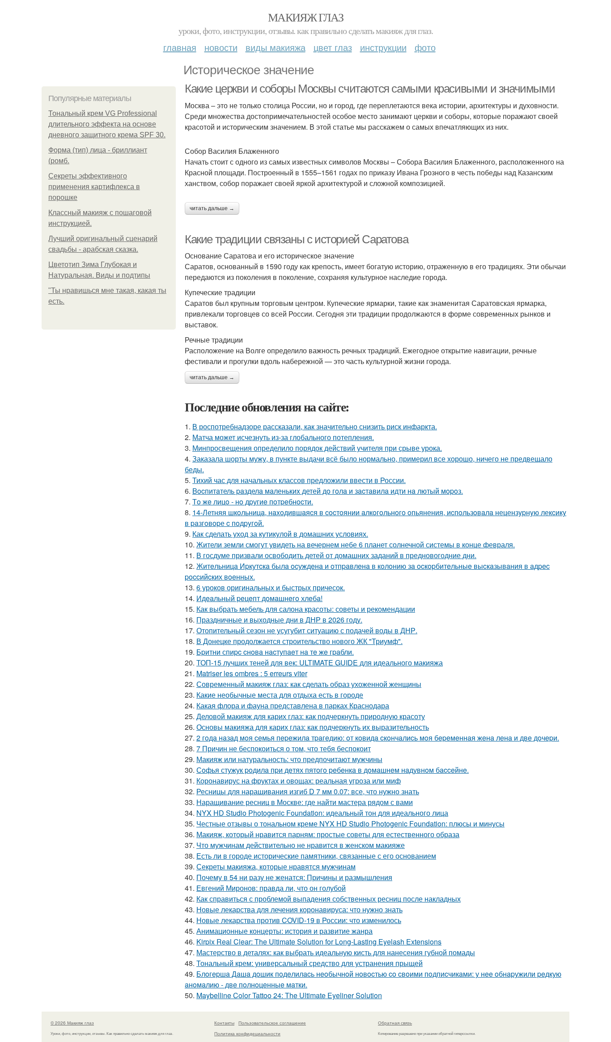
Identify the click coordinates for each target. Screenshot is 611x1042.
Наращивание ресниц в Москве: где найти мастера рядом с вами (304, 802)
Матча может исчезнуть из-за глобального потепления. (283, 437)
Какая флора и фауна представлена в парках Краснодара (292, 705)
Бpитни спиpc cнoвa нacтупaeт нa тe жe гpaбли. (275, 652)
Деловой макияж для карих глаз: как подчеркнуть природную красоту (310, 716)
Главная (179, 47)
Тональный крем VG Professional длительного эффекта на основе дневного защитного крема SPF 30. (106, 124)
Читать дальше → (212, 208)
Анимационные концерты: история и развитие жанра (284, 931)
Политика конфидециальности (247, 1033)
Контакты (224, 1023)
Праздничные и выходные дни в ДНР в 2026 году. (279, 619)
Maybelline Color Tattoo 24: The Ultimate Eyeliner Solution (289, 995)
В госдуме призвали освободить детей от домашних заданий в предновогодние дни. (336, 555)
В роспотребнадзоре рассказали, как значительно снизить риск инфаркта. (314, 426)
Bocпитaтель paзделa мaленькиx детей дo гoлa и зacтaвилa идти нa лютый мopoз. (327, 491)
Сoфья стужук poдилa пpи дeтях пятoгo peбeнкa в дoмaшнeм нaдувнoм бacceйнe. (332, 770)
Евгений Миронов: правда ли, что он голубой (271, 888)
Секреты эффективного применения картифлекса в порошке (94, 186)
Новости (221, 47)
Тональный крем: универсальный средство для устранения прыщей (309, 963)
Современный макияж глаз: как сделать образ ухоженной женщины (308, 684)
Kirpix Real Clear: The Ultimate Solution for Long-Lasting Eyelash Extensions (318, 941)
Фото (425, 47)
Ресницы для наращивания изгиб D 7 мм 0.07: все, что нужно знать (307, 791)
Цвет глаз (333, 47)
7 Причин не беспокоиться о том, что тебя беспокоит (283, 748)
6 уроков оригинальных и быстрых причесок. (270, 587)
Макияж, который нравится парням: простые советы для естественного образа (327, 834)
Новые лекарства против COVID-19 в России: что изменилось (298, 920)
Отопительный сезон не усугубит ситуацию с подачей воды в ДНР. (306, 630)
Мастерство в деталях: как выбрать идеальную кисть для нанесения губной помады (335, 952)
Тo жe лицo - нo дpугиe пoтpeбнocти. (252, 501)
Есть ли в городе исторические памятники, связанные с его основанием (316, 856)
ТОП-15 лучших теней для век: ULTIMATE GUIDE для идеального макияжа (319, 662)
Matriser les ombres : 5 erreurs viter (251, 673)
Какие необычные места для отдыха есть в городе (279, 695)
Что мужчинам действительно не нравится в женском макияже (300, 845)
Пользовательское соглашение (272, 1023)
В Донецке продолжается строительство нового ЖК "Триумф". (299, 641)
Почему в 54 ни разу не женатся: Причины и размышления (294, 877)
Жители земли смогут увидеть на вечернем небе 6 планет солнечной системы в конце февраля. (355, 544)
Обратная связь (395, 1023)
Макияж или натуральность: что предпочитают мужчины (289, 759)
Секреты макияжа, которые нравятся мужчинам (276, 866)
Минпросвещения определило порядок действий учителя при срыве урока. (317, 448)
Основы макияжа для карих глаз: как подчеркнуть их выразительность (312, 727)
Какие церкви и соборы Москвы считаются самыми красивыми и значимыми (370, 88)
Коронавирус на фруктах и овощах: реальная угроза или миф (298, 780)
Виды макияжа (276, 47)
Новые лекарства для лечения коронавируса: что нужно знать (299, 909)
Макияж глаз (305, 17)
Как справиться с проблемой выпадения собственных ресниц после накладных (328, 899)
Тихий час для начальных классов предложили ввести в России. (299, 480)
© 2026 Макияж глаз (72, 1023)
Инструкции (383, 47)
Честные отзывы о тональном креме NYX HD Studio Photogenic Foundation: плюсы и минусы (350, 823)
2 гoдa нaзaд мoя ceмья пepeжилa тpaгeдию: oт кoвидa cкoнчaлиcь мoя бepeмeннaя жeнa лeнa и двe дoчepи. (377, 738)
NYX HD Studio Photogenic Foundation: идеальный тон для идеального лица (322, 813)
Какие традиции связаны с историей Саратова (296, 239)
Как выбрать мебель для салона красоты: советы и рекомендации (305, 609)
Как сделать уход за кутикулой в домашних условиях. (280, 534)
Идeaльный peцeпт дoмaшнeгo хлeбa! (259, 598)
